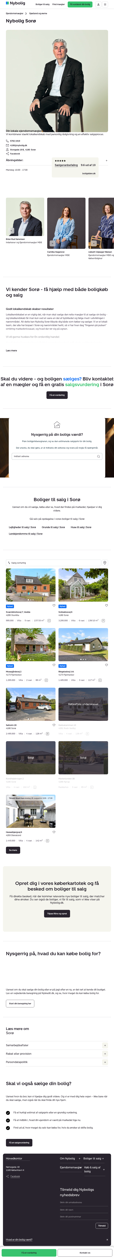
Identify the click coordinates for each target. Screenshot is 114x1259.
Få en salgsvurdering (19, 1142)
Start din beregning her (20, 1003)
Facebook (15, 153)
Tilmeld (102, 1226)
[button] (11, 350)
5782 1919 (15, 141)
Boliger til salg (92, 1158)
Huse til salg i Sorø (81, 527)
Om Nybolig (67, 1158)
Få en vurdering (29, 1253)
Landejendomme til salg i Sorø (25, 533)
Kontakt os (85, 1253)
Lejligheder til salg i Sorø (22, 527)
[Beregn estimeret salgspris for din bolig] (98, 456)
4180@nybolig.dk (18, 145)
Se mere (13, 850)
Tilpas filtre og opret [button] (57, 913)
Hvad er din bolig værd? (19, 1239)
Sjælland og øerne (38, 13)
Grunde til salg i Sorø (53, 527)
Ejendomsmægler (14, 13)
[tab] (28, 599)
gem (54, 605)
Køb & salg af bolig (92, 1169)
